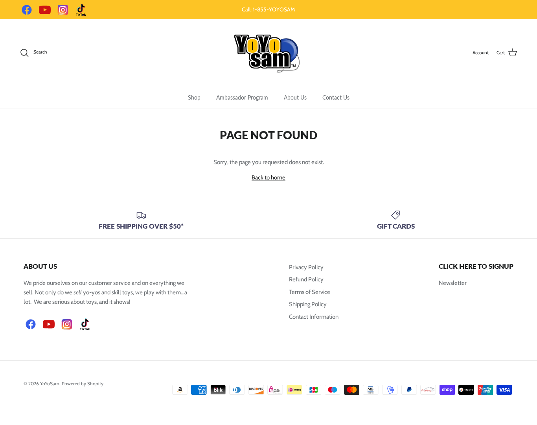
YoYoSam (49, 383)
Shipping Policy (308, 304)
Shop (194, 97)
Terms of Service (309, 292)
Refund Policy (306, 279)
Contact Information (313, 316)
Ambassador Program (242, 97)
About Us (295, 97)
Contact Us (335, 97)
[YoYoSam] (268, 52)
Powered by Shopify (82, 383)
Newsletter (453, 282)
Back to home (268, 177)
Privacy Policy (306, 267)
